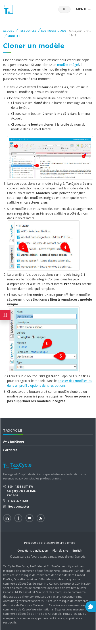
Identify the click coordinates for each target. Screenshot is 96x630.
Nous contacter (18, 506)
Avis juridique (13, 441)
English (77, 550)
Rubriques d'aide (54, 30)
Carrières (10, 450)
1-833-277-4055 (17, 501)
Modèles (14, 36)
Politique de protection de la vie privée (49, 543)
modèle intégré (68, 64)
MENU (82, 9)
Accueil (8, 30)
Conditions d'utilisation (32, 550)
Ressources (28, 30)
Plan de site (60, 550)
